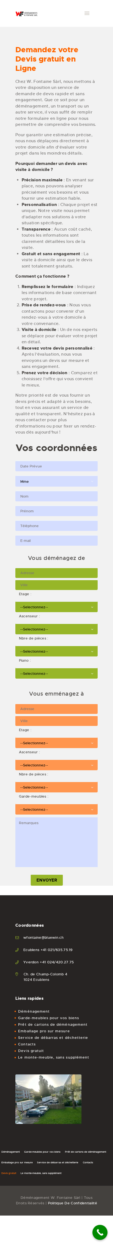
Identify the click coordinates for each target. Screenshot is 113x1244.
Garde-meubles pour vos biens (48, 1018)
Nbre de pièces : (31, 638)
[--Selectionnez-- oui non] (56, 628)
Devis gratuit (31, 1050)
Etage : (23, 594)
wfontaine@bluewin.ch (43, 937)
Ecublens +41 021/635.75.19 (48, 949)
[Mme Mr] (56, 480)
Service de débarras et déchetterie (53, 1037)
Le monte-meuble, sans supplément (53, 1057)
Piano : (23, 660)
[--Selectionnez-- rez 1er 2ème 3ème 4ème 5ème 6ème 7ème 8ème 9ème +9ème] (56, 606)
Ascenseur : (27, 616)
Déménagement (34, 1011)
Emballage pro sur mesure (44, 1031)
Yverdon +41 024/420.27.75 (48, 962)
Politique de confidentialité (72, 1203)
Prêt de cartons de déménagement (52, 1024)
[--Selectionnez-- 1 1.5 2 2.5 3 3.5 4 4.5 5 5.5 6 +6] (56, 650)
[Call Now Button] (100, 1232)
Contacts (26, 1044)
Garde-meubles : (31, 796)
